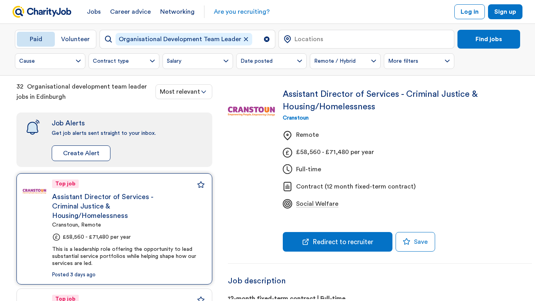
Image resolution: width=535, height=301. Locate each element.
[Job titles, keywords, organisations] (187, 39)
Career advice (130, 12)
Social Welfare (317, 204)
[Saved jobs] (201, 185)
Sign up (505, 12)
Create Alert (81, 153)
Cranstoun (296, 118)
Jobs (94, 12)
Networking (177, 12)
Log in (470, 12)
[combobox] (183, 91)
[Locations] (366, 39)
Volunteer (75, 39)
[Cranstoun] (34, 191)
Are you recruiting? (242, 12)
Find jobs (488, 39)
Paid (36, 39)
